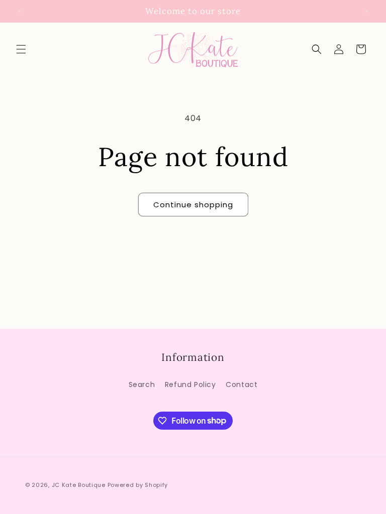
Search (142, 384)
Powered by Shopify (138, 485)
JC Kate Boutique (79, 485)
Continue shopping (193, 204)
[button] (21, 49)
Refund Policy (190, 384)
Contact (241, 384)
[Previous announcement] (20, 11)
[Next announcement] (366, 11)
